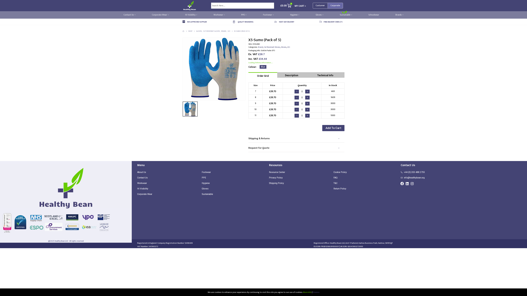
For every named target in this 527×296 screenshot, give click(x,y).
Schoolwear (373, 15)
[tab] (262, 75)
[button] (333, 128)
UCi (288, 47)
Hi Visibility (190, 15)
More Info (307, 292)
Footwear (268, 15)
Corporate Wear (160, 15)
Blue (263, 67)
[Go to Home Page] (183, 31)
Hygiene (294, 15)
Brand (260, 47)
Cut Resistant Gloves (272, 47)
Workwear (219, 15)
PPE (243, 15)
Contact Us (129, 15)
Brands (398, 15)
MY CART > (300, 6)
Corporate (335, 5)
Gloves (319, 15)
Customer (320, 5)
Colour (252, 67)
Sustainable (345, 15)
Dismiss (316, 292)
